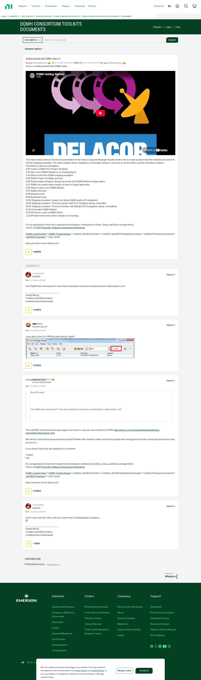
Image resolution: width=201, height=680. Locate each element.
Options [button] (170, 275)
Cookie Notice (98, 670)
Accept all (144, 671)
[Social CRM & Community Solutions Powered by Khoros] (171, 575)
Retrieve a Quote (93, 617)
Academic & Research (63, 606)
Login (168, 27)
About (120, 612)
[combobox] (104, 40)
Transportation (59, 650)
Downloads (155, 606)
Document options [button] (33, 49)
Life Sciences (58, 638)
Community (14, 16)
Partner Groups (44, 16)
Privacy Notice (81, 670)
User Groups (27, 16)
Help (178, 27)
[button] (28, 252)
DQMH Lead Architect (36, 234)
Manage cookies (125, 671)
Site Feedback (157, 635)
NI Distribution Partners (96, 606)
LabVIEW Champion (36, 237)
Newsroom (122, 623)
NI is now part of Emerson (129, 606)
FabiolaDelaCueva (115, 63)
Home (3, 16)
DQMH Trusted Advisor (60, 234)
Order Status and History (97, 612)
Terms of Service (93, 623)
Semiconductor (59, 644)
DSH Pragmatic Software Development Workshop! (60, 228)
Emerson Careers (126, 617)
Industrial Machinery (62, 633)
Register (157, 27)
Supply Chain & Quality (129, 629)
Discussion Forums (159, 617)
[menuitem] (23, 6)
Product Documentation (162, 612)
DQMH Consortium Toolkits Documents (101, 16)
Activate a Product (159, 623)
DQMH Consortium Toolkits (67, 16)
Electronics (57, 621)
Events (120, 635)
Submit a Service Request (163, 629)
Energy (55, 627)
